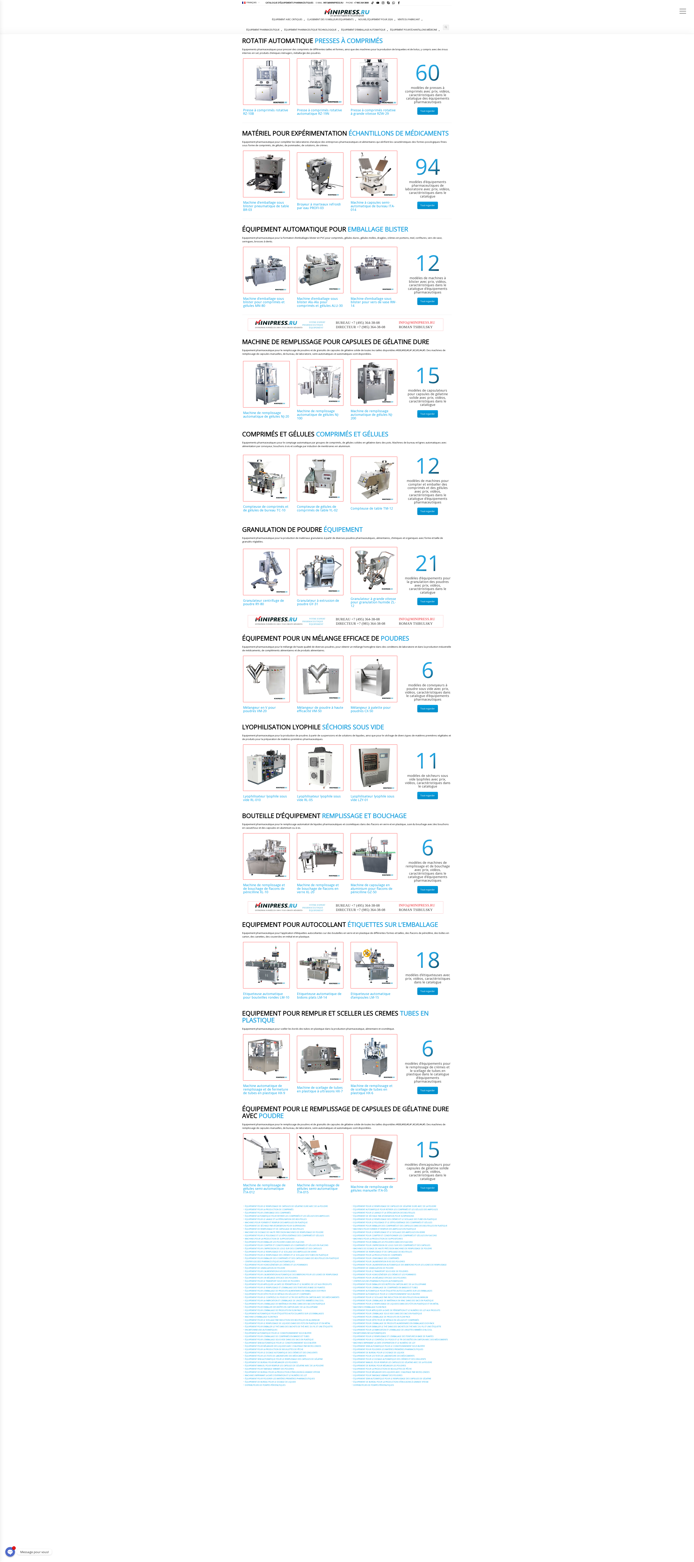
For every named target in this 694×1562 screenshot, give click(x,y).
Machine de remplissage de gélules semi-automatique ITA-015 (318, 1188)
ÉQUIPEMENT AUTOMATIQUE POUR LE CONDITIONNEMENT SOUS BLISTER (278, 1333)
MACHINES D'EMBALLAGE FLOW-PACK (261, 1317)
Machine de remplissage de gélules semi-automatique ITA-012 (264, 1188)
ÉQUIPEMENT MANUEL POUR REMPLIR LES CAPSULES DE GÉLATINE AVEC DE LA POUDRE (284, 1365)
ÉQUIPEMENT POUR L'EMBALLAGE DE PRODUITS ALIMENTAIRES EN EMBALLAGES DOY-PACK (285, 1290)
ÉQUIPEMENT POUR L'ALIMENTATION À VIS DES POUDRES (270, 1271)
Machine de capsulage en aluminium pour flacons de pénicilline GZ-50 (371, 888)
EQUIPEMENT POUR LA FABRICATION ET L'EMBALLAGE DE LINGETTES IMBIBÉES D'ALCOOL (284, 1300)
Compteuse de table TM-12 (372, 508)
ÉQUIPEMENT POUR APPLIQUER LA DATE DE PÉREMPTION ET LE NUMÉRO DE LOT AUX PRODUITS (288, 1284)
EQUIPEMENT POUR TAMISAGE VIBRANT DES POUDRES (269, 1369)
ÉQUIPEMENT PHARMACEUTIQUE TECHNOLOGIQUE (310, 29)
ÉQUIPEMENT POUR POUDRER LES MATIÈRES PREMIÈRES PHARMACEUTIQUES (280, 1378)
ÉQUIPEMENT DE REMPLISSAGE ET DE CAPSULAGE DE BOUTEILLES (274, 1229)
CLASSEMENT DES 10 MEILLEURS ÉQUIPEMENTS (330, 19)
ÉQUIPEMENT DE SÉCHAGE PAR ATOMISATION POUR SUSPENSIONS (275, 1225)
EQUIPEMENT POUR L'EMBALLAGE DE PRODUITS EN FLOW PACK (273, 1310)
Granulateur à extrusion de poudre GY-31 (318, 602)
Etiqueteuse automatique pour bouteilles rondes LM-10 (266, 995)
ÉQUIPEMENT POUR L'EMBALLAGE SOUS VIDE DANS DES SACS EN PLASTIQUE (279, 1339)
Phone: (357, 2)
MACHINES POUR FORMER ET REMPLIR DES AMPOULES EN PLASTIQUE (276, 1222)
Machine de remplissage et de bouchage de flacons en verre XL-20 (318, 888)
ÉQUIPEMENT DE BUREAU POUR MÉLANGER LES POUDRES (271, 1362)
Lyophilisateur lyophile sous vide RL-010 (265, 798)
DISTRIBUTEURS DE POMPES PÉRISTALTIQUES (265, 1385)
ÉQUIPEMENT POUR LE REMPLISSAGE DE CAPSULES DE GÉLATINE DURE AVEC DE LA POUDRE (286, 1206)
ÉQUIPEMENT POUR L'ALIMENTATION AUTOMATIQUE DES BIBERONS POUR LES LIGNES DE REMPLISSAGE (291, 1274)
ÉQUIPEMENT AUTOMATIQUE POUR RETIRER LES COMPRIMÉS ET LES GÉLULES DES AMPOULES (287, 1216)
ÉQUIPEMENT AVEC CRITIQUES (287, 19)
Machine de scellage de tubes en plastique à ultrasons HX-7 (320, 1089)
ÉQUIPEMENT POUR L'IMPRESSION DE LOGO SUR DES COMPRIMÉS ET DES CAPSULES (283, 1248)
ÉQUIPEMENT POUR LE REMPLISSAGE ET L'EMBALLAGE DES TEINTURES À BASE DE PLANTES (285, 1287)
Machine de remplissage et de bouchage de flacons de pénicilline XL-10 (264, 888)
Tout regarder (427, 111)
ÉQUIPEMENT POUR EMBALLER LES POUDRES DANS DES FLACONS (274, 1242)
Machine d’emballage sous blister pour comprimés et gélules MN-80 (264, 302)
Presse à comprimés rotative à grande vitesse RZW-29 (373, 112)
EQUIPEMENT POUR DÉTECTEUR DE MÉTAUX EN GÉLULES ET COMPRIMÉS (277, 1294)
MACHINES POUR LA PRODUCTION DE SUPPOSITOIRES (269, 1238)
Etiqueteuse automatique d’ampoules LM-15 (370, 995)
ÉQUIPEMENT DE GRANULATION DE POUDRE (265, 1268)
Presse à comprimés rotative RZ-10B (265, 112)
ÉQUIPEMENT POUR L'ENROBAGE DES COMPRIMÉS (268, 1212)
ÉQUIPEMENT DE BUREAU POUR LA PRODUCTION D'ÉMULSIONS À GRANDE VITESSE (282, 1372)
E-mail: (329, 2)
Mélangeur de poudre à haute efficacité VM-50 (320, 709)
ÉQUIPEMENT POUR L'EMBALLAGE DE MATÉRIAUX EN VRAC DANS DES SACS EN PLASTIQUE (285, 1304)
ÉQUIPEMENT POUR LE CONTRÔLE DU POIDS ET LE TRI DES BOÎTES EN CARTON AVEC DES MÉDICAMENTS (292, 1297)
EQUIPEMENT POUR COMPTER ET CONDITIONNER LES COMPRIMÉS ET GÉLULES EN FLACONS (286, 1245)
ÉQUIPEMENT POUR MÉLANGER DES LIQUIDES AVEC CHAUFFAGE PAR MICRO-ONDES (283, 1346)
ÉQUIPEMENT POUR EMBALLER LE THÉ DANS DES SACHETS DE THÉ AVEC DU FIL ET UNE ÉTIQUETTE (289, 1326)
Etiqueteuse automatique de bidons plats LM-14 (319, 995)
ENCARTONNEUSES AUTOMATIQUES (261, 1330)
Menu (683, 11)
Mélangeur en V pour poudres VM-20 (259, 709)
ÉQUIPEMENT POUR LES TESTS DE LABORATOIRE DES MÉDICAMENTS (275, 1356)
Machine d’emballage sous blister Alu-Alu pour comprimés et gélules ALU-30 (320, 302)
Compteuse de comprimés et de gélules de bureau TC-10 (265, 508)
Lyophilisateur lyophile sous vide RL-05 (319, 798)
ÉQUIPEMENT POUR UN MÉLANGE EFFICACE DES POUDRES (271, 1277)
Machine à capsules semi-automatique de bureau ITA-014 (373, 206)
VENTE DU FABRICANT (409, 19)
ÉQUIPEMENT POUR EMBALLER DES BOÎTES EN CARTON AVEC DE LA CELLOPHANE (281, 1307)
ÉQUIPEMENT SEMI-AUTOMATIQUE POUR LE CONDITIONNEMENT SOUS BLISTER (280, 1343)
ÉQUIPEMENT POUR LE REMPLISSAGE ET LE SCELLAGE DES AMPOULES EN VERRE (281, 1251)
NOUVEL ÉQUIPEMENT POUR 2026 (375, 19)
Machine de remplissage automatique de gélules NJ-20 (266, 415)
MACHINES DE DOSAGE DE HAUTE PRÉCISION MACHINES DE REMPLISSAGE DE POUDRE (284, 1232)
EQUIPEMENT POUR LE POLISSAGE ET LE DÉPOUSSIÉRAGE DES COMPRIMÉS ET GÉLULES (284, 1235)
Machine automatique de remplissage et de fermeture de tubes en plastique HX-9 (265, 1089)
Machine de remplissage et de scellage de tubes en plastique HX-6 (372, 1089)
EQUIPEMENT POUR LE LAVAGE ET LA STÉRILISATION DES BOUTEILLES (276, 1219)
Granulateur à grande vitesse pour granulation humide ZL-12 (373, 602)
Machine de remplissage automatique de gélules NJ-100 (318, 414)
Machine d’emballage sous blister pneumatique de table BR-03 (266, 206)
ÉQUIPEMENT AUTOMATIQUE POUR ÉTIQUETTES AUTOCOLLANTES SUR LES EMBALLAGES (284, 1313)
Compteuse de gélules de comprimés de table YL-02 (317, 508)
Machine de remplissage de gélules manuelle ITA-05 (372, 1188)
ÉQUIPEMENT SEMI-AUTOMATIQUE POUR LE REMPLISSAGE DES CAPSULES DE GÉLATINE (284, 1359)
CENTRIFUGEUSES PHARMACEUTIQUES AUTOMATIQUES (270, 1261)
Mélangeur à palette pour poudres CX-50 (371, 709)
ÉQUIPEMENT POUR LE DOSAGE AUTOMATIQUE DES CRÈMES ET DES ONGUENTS (281, 1352)
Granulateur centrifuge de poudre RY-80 (263, 602)
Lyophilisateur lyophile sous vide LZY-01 (372, 798)
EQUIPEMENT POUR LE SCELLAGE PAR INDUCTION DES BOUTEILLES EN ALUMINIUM (282, 1320)
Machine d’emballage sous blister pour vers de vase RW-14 (373, 302)
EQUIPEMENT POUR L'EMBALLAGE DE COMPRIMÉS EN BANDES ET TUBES (277, 1336)
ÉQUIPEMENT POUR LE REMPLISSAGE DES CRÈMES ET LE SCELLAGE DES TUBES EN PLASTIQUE (286, 1255)
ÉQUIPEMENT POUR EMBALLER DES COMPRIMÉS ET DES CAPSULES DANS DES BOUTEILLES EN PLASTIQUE (292, 1258)
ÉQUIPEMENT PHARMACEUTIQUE (262, 29)
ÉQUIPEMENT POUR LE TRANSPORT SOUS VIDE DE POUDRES (272, 1281)
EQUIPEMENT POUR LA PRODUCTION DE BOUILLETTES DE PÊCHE (274, 1349)
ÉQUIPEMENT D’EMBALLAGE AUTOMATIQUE (363, 29)
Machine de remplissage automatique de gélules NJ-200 (372, 414)
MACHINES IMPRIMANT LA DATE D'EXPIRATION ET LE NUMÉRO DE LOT (276, 1375)
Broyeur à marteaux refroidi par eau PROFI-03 (319, 206)
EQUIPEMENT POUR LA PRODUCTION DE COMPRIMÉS (269, 1209)
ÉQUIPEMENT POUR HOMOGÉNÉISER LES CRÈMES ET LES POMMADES (276, 1264)
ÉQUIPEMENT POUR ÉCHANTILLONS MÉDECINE (413, 29)
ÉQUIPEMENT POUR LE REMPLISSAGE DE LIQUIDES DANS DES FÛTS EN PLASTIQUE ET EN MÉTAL (287, 1323)
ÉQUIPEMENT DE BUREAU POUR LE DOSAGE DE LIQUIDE (270, 1382)
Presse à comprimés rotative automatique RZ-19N (319, 112)
